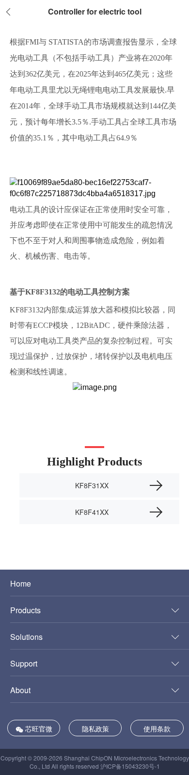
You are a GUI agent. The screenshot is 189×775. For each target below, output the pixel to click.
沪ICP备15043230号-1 (130, 766)
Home (20, 583)
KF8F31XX (92, 485)
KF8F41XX (92, 512)
